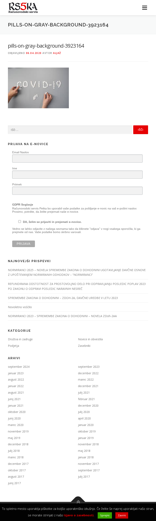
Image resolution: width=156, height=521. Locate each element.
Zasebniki (84, 346)
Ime (14, 168)
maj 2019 (14, 438)
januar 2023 (16, 373)
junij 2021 (14, 399)
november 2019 (18, 431)
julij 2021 (84, 392)
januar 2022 (16, 386)
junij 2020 (14, 418)
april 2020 (84, 418)
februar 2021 (86, 399)
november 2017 (88, 464)
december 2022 (88, 373)
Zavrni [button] (122, 515)
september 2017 (89, 470)
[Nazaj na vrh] (78, 502)
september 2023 (89, 367)
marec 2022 (86, 379)
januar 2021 (16, 405)
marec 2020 (16, 425)
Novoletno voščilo (20, 307)
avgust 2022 (16, 379)
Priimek (17, 184)
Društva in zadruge (20, 339)
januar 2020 (86, 425)
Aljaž (57, 53)
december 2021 (88, 386)
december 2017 (18, 464)
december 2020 (88, 405)
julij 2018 (14, 451)
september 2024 (18, 367)
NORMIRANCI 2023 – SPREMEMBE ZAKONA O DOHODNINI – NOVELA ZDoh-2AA (62, 316)
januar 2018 (86, 457)
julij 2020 (84, 412)
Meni (144, 7)
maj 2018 (84, 451)
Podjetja (13, 346)
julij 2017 (84, 476)
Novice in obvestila (90, 339)
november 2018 (88, 444)
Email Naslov (20, 152)
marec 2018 (16, 457)
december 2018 (18, 444)
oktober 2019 (87, 431)
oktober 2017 (17, 470)
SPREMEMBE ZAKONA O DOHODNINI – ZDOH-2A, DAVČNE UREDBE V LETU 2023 (63, 298)
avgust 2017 (16, 476)
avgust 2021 (16, 392)
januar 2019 (86, 438)
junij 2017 (14, 483)
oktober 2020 (17, 412)
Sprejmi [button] (104, 515)
